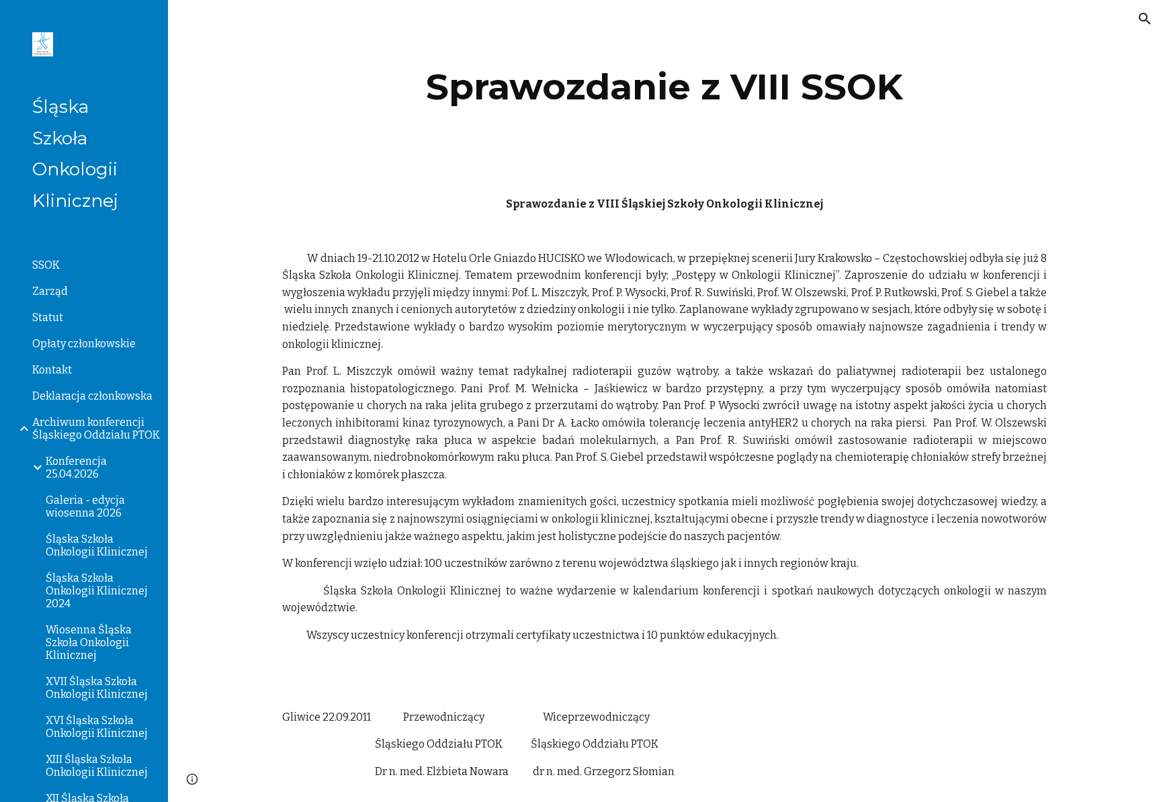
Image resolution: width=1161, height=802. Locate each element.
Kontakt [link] (52, 369)
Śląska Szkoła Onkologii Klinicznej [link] (97, 545)
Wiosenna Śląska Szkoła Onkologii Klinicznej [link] (89, 642)
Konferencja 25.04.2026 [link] (76, 467)
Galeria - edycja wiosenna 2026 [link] (85, 506)
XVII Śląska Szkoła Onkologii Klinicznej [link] (97, 688)
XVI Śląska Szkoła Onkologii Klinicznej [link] (97, 727)
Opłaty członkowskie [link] (84, 343)
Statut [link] (47, 317)
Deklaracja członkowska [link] (92, 396)
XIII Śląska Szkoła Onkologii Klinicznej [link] (97, 765)
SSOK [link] (46, 265)
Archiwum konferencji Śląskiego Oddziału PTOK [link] (96, 428)
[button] (1145, 19)
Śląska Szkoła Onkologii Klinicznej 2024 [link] (97, 591)
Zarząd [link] (50, 291)
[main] (664, 87)
